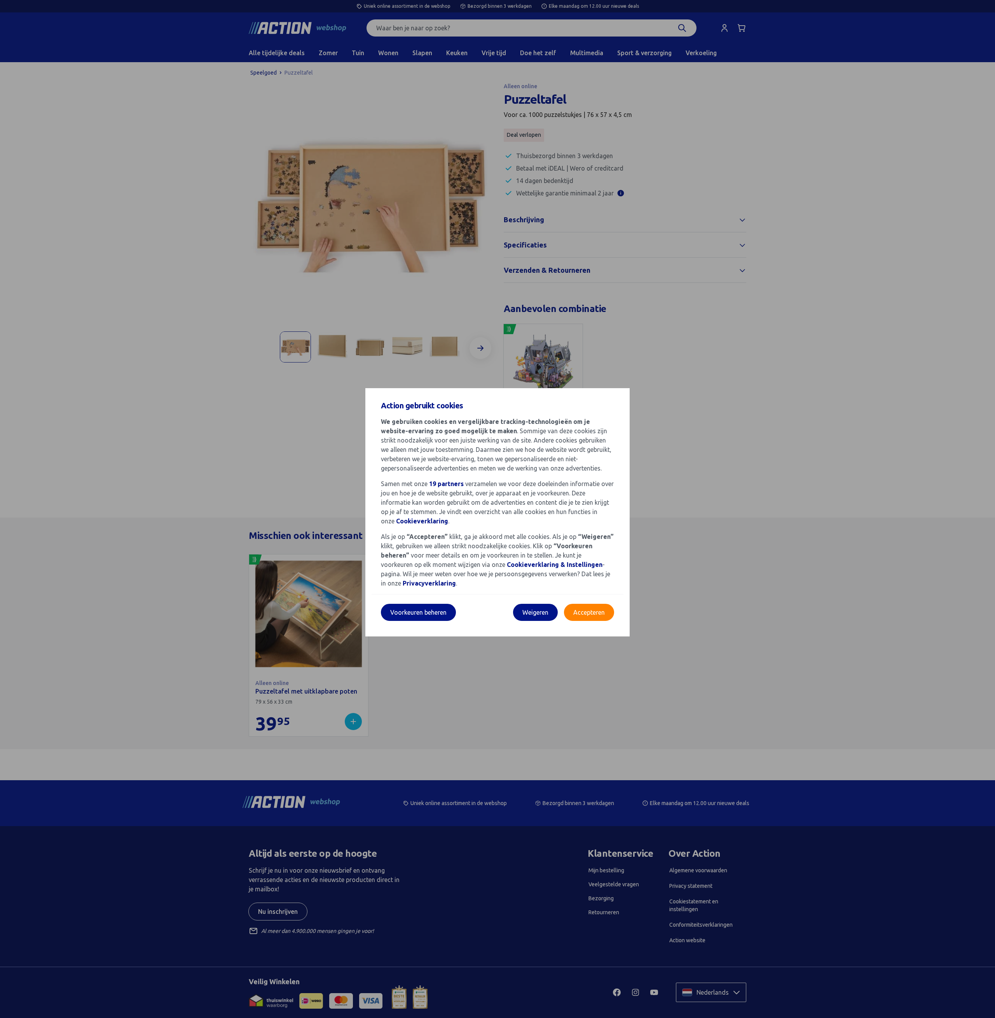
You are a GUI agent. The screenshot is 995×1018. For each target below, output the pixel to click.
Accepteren (589, 612)
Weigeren (535, 612)
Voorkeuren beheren (418, 612)
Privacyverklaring (429, 583)
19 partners (446, 483)
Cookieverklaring (422, 521)
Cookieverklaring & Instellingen (554, 564)
